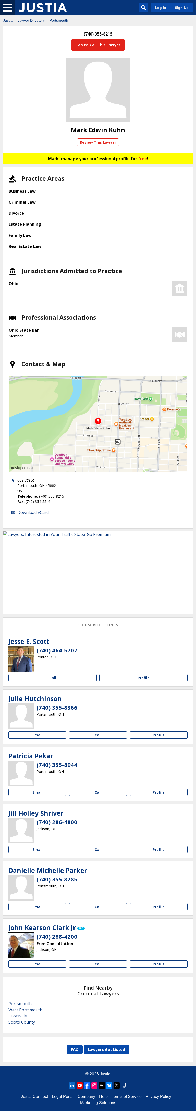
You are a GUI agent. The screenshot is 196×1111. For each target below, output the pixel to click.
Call (52, 677)
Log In (160, 8)
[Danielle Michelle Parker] (21, 888)
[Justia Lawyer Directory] (42, 7)
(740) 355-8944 (56, 765)
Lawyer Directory (31, 20)
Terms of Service (127, 1096)
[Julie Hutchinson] (21, 716)
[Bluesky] (109, 1085)
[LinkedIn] (72, 1085)
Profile (144, 677)
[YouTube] (80, 1085)
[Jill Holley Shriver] (21, 830)
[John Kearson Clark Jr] (21, 945)
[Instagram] (94, 1085)
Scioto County (21, 1022)
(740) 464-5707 (56, 650)
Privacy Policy (158, 1096)
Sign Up (182, 8)
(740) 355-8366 (56, 707)
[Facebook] (87, 1085)
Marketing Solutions (98, 1103)
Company (86, 1096)
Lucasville (17, 1016)
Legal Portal (63, 1096)
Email (37, 734)
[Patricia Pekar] (21, 773)
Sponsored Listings (98, 625)
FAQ (75, 1049)
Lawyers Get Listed (106, 1049)
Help (103, 1096)
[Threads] (102, 1085)
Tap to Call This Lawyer (98, 44)
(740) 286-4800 (56, 822)
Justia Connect (34, 1096)
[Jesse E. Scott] (21, 659)
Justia (8, 20)
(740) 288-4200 (56, 936)
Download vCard (33, 512)
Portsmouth (59, 20)
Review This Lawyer (98, 142)
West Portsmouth (25, 1010)
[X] (117, 1085)
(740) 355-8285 (56, 879)
